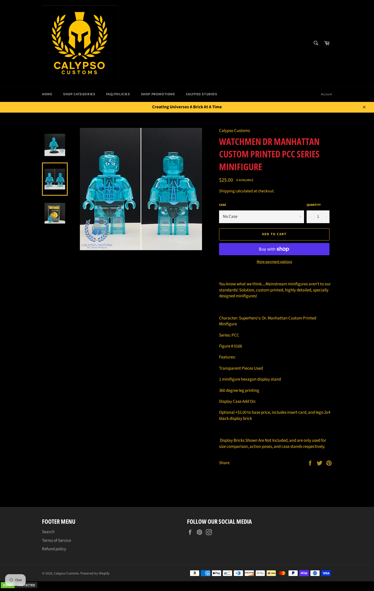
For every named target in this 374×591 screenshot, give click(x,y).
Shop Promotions (158, 94)
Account (326, 94)
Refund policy (54, 549)
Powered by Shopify (94, 573)
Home (47, 94)
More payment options (274, 261)
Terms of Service (56, 541)
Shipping (227, 191)
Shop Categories (79, 94)
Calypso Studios (201, 94)
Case (222, 205)
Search (48, 532)
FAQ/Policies (118, 94)
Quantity (314, 205)
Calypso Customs (66, 573)
